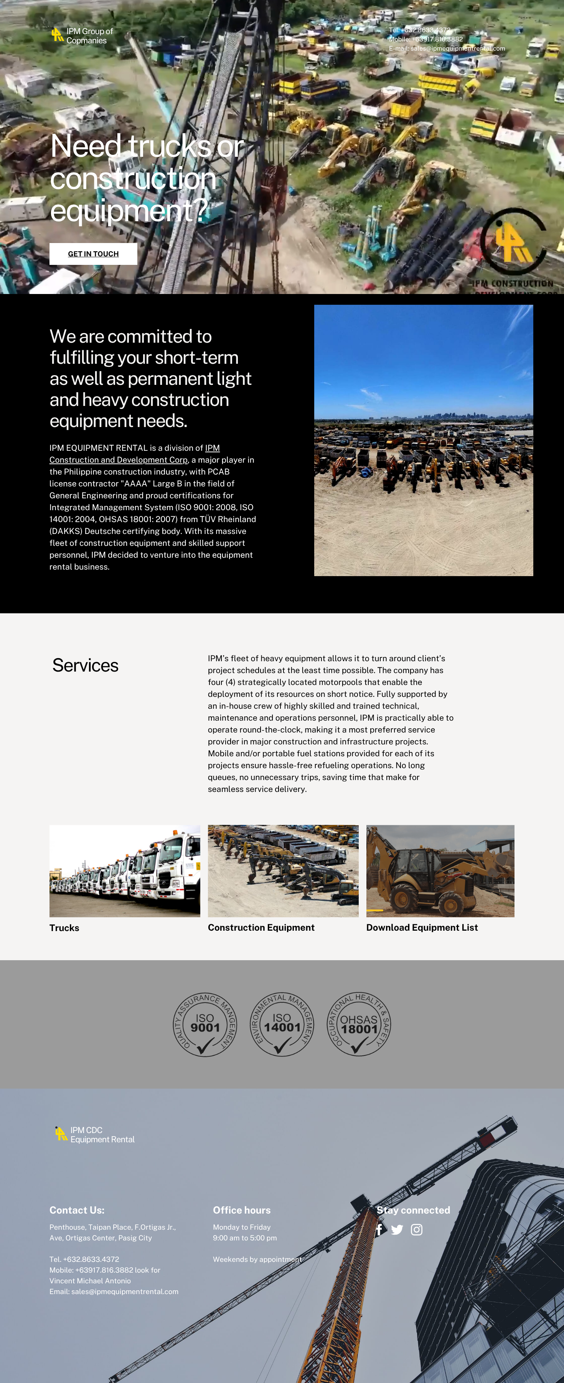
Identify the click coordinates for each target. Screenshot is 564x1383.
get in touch (93, 254)
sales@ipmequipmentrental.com (124, 1292)
